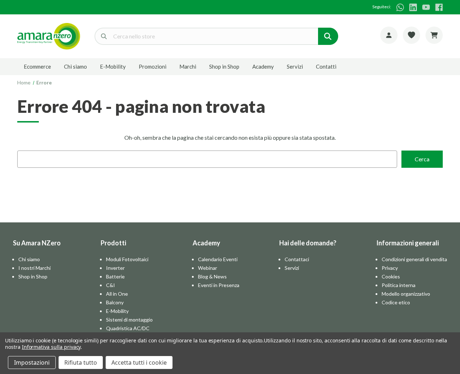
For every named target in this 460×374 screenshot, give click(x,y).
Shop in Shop (224, 66)
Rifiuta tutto (80, 362)
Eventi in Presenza (218, 285)
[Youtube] (426, 7)
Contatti (326, 66)
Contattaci (297, 259)
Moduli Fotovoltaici (127, 259)
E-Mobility (113, 66)
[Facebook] (439, 7)
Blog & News (212, 276)
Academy (263, 66)
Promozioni (152, 66)
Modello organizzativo (406, 294)
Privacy (390, 268)
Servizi (295, 66)
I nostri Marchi (34, 268)
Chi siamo (75, 66)
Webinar (207, 268)
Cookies (391, 276)
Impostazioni (32, 362)
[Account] (388, 35)
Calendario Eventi (218, 259)
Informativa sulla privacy (51, 346)
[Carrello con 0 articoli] (434, 35)
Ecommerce (37, 66)
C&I (110, 285)
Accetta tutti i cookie (139, 362)
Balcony (115, 302)
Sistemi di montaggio (129, 320)
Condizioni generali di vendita (414, 259)
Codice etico (396, 302)
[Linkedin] (413, 7)
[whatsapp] (400, 7)
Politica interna (398, 285)
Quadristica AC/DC (128, 328)
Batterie (115, 276)
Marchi (187, 66)
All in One (117, 294)
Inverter (115, 268)
